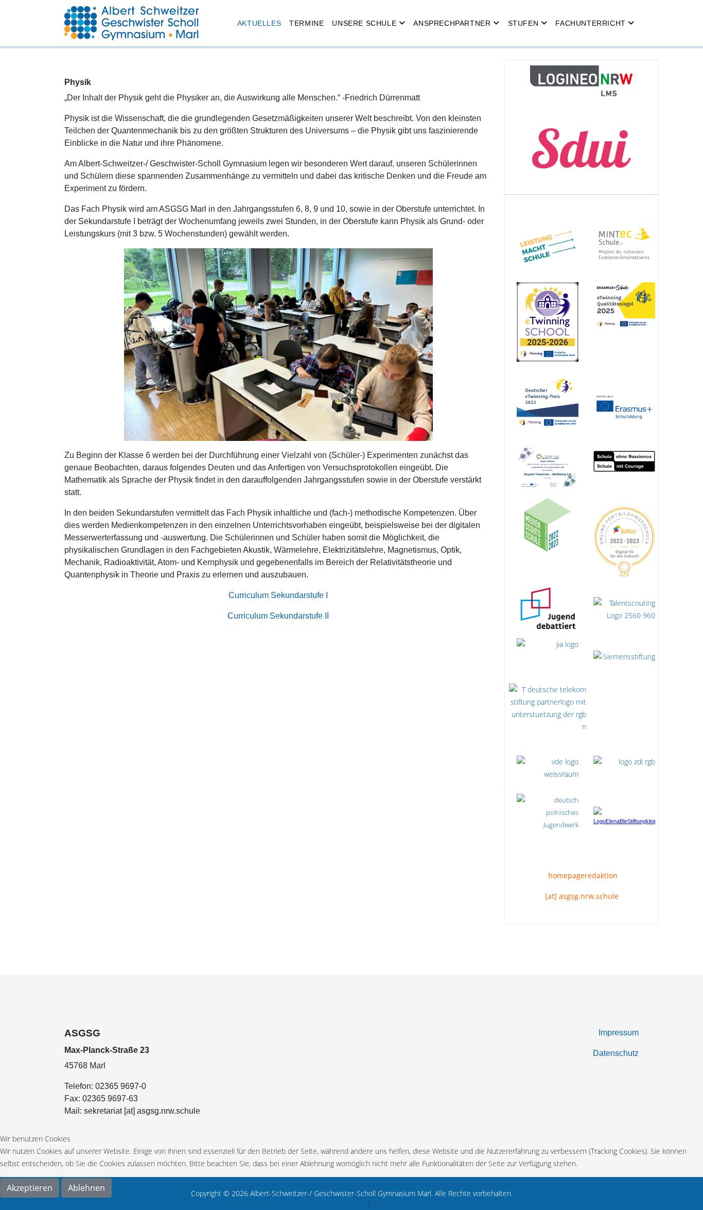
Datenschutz (616, 1053)
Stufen (523, 23)
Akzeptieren (29, 1188)
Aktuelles (259, 23)
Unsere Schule (364, 23)
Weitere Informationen (329, 1203)
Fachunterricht (590, 23)
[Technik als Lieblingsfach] (547, 655)
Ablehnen (86, 1188)
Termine (306, 23)
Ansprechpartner (451, 23)
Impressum (619, 1032)
